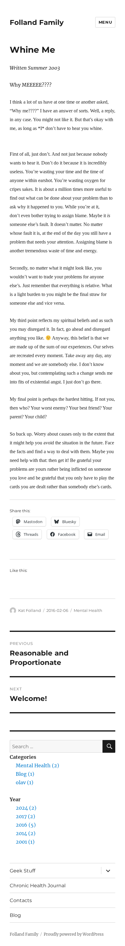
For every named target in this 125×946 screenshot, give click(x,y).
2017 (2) (25, 816)
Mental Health (88, 610)
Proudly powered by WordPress (74, 934)
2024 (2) (26, 808)
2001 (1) (25, 842)
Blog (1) (25, 774)
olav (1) (24, 782)
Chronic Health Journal (38, 885)
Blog (15, 915)
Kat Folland (29, 610)
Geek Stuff (22, 871)
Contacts (21, 900)
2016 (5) (26, 825)
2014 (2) (25, 833)
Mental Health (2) (37, 765)
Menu (105, 22)
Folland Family (37, 22)
